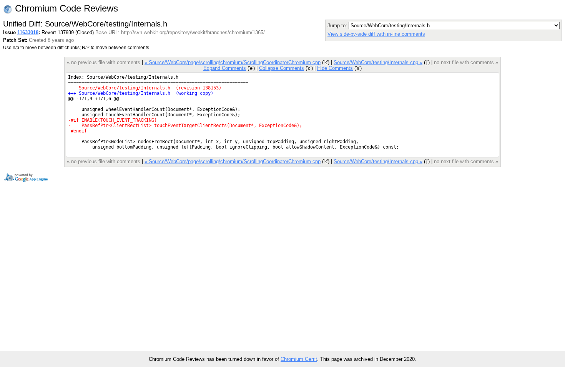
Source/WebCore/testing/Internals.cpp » (378, 62)
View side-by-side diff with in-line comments (376, 34)
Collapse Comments (281, 68)
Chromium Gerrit (299, 359)
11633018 (27, 32)
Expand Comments (224, 68)
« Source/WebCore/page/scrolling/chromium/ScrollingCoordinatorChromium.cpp (233, 62)
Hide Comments (335, 68)
